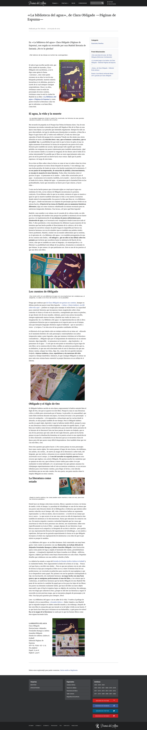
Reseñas (100, 43)
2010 (99, 693)
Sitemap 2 (38, 725)
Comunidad (83, 3)
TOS (60, 725)
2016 (99, 690)
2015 (103, 690)
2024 (103, 684)
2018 (114, 687)
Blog (73, 3)
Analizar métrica (71, 684)
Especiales (94, 43)
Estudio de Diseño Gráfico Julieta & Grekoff (68, 561)
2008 (107, 693)
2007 (110, 693)
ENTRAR (110, 2)
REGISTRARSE (112, 4)
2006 (114, 693)
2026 (95, 684)
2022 (99, 687)
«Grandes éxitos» (56, 602)
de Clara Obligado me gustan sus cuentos (61, 303)
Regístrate (74, 670)
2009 (103, 693)
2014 (107, 690)
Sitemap (31, 725)
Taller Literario (70, 693)
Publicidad (75, 725)
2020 (107, 687)
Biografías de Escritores (73, 696)
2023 (95, 687)
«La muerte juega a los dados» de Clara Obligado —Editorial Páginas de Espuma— (103, 62)
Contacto (67, 725)
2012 (114, 690)
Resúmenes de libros (72, 690)
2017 (95, 690)
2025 (99, 684)
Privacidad (54, 725)
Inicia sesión (64, 670)
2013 (110, 690)
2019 (110, 687)
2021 (103, 687)
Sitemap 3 (46, 725)
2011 (95, 693)
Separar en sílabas (71, 687)
